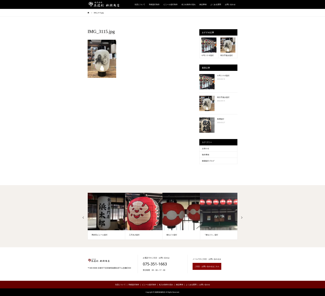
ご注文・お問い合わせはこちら (206, 266)
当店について (139, 4)
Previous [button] (83, 217)
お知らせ (205, 148)
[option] (106, 216)
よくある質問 (215, 4)
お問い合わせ (230, 4)
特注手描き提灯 (223, 97)
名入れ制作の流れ (188, 4)
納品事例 (203, 4)
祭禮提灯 (220, 119)
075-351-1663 (155, 264)
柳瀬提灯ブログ (208, 161)
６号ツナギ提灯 (223, 75)
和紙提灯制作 (154, 4)
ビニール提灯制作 (170, 4)
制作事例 (205, 154)
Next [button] (241, 217)
